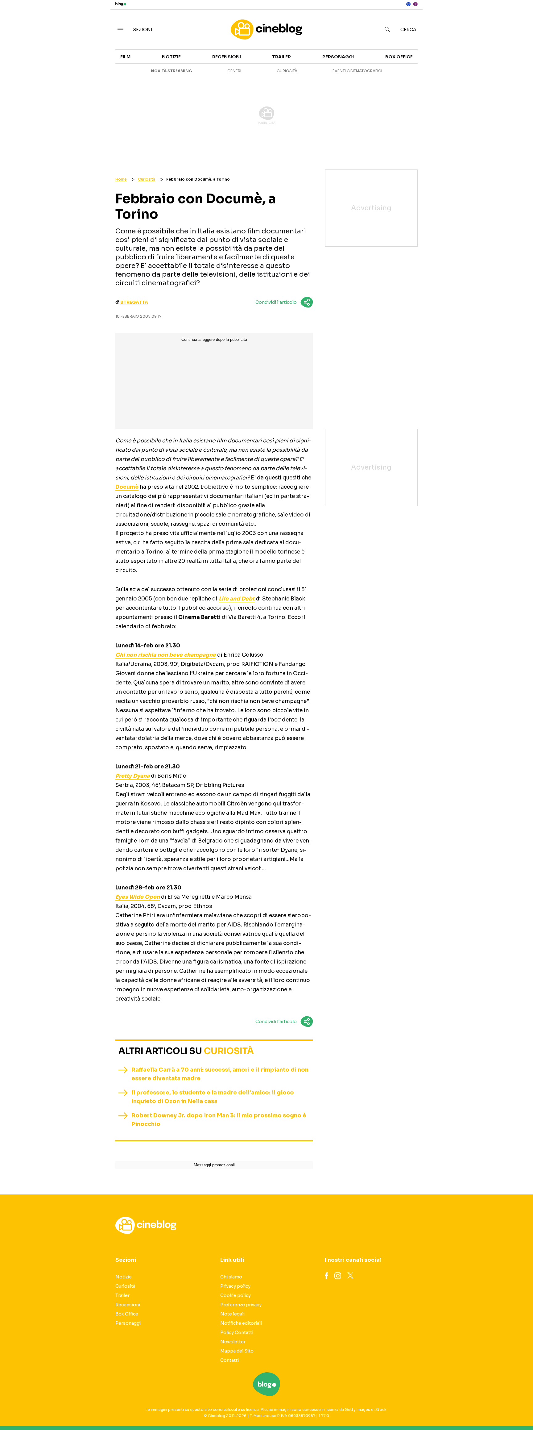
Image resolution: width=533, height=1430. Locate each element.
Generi (234, 71)
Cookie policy (235, 1295)
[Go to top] (460, 1409)
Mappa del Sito (237, 1351)
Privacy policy (235, 1286)
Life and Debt (236, 599)
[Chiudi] (518, 17)
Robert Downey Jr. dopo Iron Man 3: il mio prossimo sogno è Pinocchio (218, 1119)
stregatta (134, 302)
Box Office (462, 71)
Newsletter (233, 1341)
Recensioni (226, 57)
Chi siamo (231, 1277)
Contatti (229, 1360)
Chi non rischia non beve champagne (165, 655)
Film (125, 57)
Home (121, 179)
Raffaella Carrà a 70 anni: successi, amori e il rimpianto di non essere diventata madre (219, 1074)
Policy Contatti (236, 1332)
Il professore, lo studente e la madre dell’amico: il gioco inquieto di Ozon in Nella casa (212, 1097)
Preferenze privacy (241, 1304)
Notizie (171, 57)
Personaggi (338, 57)
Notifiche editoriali (241, 1323)
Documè (126, 487)
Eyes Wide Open (137, 897)
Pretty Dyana (132, 776)
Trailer (457, 60)
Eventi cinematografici (357, 71)
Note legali (232, 1314)
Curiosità (287, 71)
